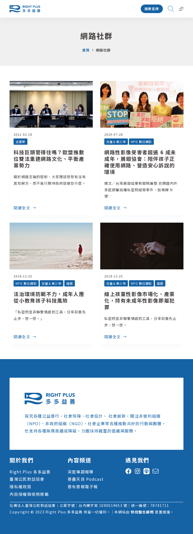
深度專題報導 (81, 472)
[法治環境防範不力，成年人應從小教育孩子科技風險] (51, 246)
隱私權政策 (20, 486)
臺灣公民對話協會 (27, 479)
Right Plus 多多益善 (30, 472)
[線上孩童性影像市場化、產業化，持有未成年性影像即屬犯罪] (141, 246)
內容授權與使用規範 (29, 494)
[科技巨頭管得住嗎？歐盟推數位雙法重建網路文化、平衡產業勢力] (51, 104)
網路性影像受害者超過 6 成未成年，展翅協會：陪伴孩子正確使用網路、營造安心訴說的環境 (140, 162)
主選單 (20, 141)
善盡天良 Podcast (86, 479)
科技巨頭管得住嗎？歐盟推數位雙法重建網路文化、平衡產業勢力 (49, 159)
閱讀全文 (22, 208)
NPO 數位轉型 (141, 141)
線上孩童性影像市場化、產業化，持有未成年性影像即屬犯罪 (139, 300)
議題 (69, 283)
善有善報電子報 (83, 486)
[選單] (181, 9)
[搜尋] (171, 9)
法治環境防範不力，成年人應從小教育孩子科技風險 (49, 297)
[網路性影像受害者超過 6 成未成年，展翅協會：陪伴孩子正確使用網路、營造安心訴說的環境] (141, 104)
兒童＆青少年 (116, 141)
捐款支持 (151, 8)
